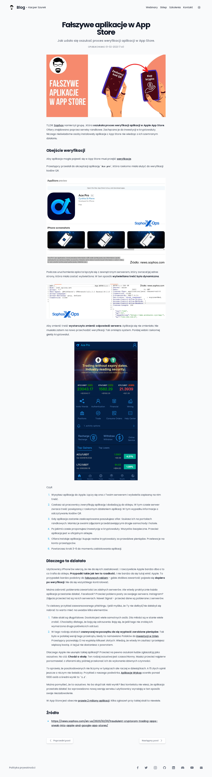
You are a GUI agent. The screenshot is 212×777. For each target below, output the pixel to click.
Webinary (152, 7)
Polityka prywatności (22, 767)
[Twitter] (146, 767)
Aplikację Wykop (131, 673)
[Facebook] (137, 767)
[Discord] (182, 767)
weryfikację (124, 159)
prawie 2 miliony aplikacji (94, 700)
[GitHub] (164, 767)
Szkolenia (175, 7)
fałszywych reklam (96, 578)
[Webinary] (201, 767)
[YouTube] (192, 767)
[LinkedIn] (173, 767)
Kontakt (188, 7)
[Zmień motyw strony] (199, 7)
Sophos (59, 125)
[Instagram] (155, 767)
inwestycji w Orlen (147, 636)
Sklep (163, 7)
